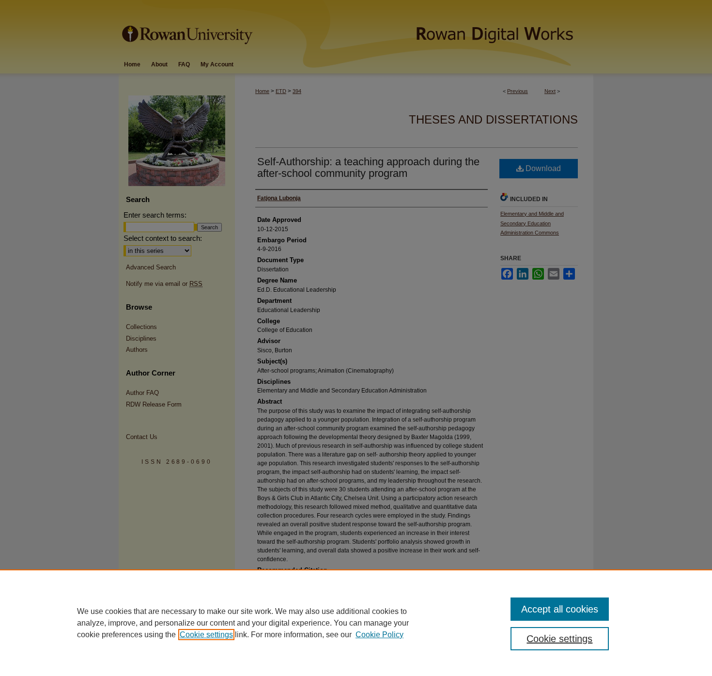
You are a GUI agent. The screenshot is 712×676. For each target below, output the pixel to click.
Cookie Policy (379, 634)
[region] (356, 622)
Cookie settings (206, 634)
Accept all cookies (559, 609)
